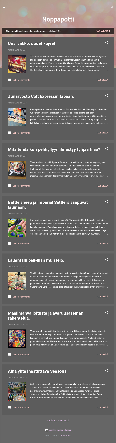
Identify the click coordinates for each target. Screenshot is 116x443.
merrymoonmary (65, 435)
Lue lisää (102, 80)
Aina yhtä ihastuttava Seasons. (37, 371)
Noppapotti (58, 19)
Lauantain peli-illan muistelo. (36, 260)
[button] (106, 43)
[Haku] (112, 7)
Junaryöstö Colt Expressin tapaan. (41, 96)
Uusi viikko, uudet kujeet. (32, 43)
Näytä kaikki (103, 31)
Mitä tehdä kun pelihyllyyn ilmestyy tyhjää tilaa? (54, 149)
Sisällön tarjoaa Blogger (60, 430)
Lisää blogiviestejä (58, 421)
